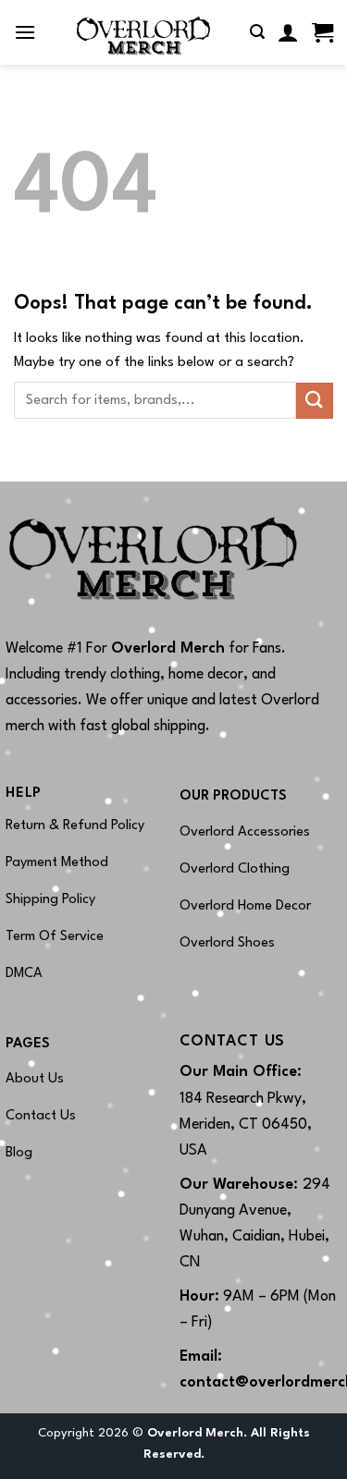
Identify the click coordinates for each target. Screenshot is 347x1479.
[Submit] (314, 401)
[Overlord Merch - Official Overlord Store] (143, 32)
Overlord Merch (168, 649)
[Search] (257, 32)
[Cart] (322, 32)
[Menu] (25, 32)
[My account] (288, 32)
